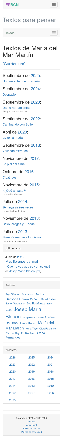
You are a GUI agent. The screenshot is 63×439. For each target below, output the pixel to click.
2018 (35, 145)
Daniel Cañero (30, 299)
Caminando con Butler (18, 124)
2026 (20, 257)
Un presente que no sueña (21, 81)
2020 (22, 132)
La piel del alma (14, 164)
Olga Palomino (47, 328)
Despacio (9, 94)
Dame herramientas (16, 109)
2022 (35, 118)
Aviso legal (31, 424)
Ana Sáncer (12, 294)
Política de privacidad (31, 431)
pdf (38, 271)
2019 (31, 371)
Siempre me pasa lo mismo (22, 239)
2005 (12, 400)
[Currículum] (14, 64)
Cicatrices (9, 177)
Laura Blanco (28, 323)
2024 (35, 88)
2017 (34, 158)
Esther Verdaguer (15, 303)
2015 (34, 185)
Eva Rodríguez (36, 303)
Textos (10, 32)
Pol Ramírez (27, 333)
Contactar (31, 421)
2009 (12, 393)
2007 (31, 393)
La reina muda (13, 137)
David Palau (48, 299)
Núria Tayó (32, 328)
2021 (50, 364)
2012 (50, 386)
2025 (35, 75)
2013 (34, 218)
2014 (22, 201)
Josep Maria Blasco (22, 271)
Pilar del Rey (12, 333)
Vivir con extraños (15, 150)
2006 (50, 393)
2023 (35, 102)
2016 (29, 171)
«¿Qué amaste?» (15, 192)
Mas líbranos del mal (27, 264)
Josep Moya (28, 317)
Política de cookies (31, 428)
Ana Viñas (27, 294)
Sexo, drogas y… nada (19, 223)
